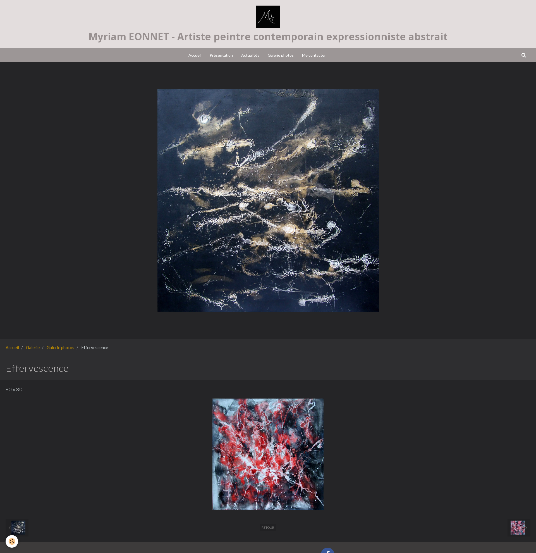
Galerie (33, 347)
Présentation (221, 55)
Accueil (194, 55)
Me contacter (314, 55)
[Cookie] (12, 541)
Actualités (250, 55)
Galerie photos (281, 55)
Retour (268, 527)
